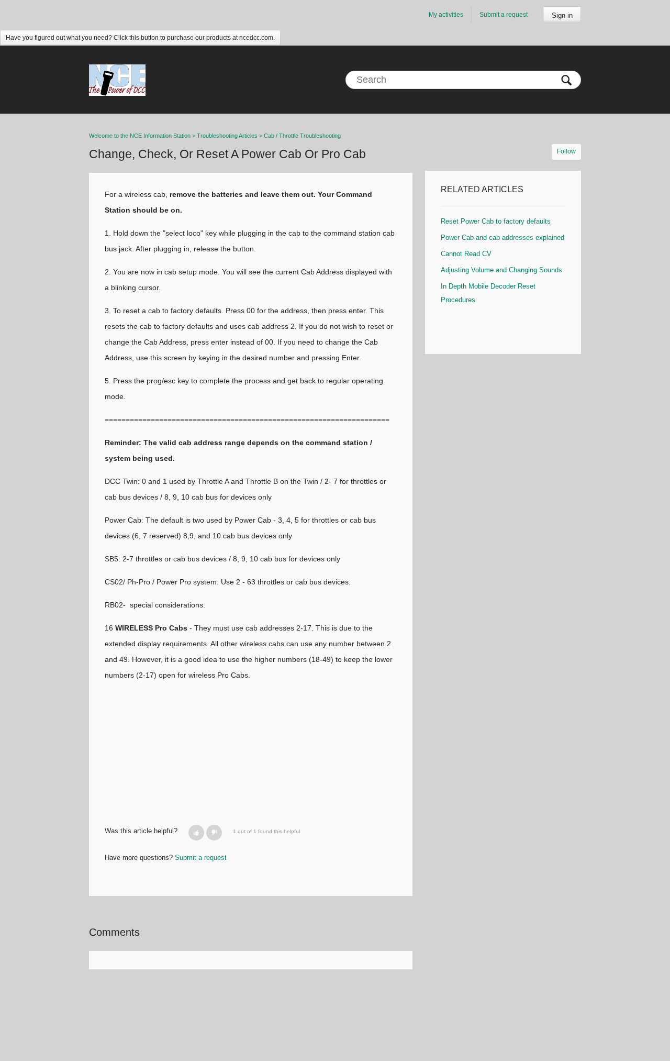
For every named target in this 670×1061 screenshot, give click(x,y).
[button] (196, 833)
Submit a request (503, 14)
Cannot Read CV (466, 254)
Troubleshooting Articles (227, 135)
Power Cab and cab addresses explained (502, 237)
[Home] (117, 80)
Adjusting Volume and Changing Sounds (501, 270)
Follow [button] (566, 151)
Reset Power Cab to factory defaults (496, 221)
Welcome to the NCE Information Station (140, 135)
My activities (446, 14)
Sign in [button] (562, 15)
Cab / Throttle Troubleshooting (302, 135)
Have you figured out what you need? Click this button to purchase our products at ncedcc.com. (140, 37)
